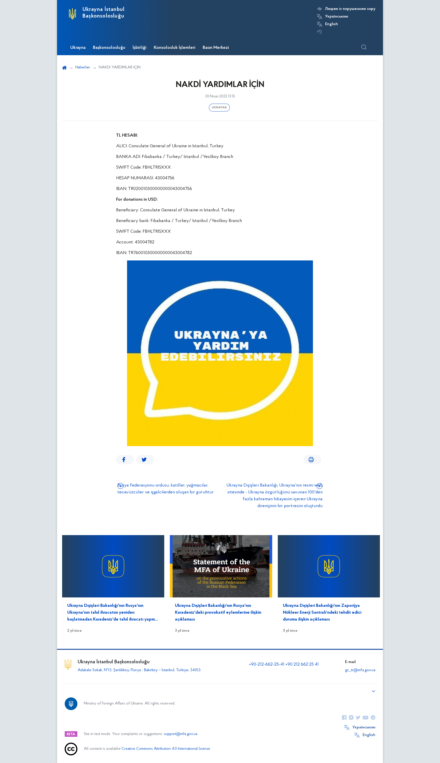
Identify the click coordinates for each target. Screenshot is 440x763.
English (331, 24)
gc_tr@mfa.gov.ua (360, 670)
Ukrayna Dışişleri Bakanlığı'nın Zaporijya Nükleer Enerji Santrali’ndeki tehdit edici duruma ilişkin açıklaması (322, 613)
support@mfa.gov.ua (180, 734)
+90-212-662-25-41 (267, 664)
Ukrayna (78, 48)
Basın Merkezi (216, 48)
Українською (336, 16)
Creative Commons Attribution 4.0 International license (165, 749)
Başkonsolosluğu (109, 48)
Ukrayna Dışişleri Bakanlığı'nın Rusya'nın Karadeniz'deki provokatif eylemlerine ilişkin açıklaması (218, 613)
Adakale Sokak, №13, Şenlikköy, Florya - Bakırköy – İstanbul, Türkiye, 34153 (139, 670)
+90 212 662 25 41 (302, 664)
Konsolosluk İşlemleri (174, 48)
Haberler (82, 67)
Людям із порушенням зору (350, 9)
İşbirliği (139, 48)
